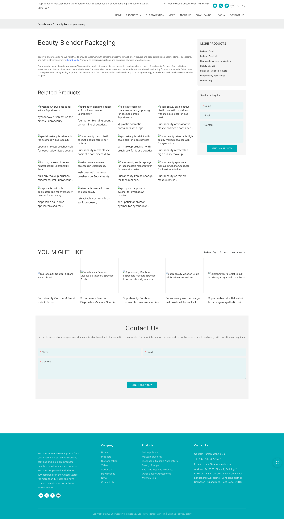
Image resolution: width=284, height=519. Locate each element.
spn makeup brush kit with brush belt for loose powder (135, 148)
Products (224, 252)
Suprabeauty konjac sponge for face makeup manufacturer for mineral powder (135, 178)
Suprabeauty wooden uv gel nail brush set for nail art (183, 300)
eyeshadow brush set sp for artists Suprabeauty (55, 119)
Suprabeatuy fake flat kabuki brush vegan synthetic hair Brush (226, 300)
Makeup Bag (210, 252)
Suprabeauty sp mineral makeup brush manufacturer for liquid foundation (172, 178)
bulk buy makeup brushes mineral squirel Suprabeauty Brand (55, 178)
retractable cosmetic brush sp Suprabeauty (94, 200)
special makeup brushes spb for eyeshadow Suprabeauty (55, 148)
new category (238, 252)
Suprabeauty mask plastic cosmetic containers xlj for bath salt (94, 152)
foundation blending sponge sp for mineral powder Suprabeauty (95, 122)
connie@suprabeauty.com (182, 3)
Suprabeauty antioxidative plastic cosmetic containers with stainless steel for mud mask (175, 126)
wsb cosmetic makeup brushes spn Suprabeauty (93, 174)
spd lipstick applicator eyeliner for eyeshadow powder (132, 204)
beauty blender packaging (70, 24)
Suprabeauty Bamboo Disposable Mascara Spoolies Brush (98, 300)
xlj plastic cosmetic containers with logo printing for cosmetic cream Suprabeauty (135, 126)
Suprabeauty (45, 24)
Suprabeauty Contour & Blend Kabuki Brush (56, 300)
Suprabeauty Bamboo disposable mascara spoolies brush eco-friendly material (141, 300)
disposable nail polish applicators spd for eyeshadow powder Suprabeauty (51, 204)
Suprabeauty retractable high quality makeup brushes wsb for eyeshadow (175, 152)
